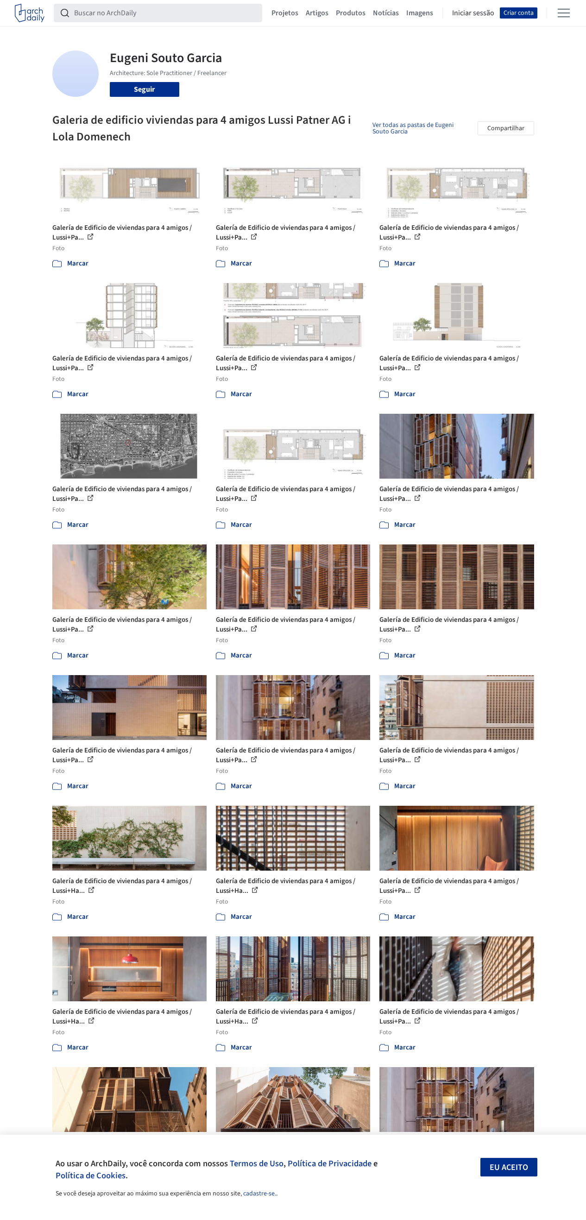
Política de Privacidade (330, 1163)
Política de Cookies (91, 1175)
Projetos (284, 13)
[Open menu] (563, 13)
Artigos (317, 13)
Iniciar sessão (473, 13)
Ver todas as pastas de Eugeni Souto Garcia (413, 128)
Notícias (386, 13)
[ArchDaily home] (29, 13)
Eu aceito (509, 1167)
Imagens (419, 13)
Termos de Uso (257, 1163)
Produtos (350, 13)
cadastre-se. (259, 1193)
